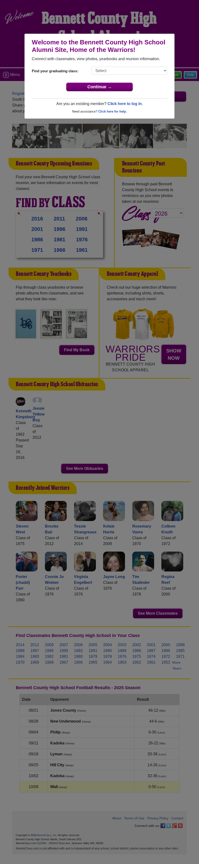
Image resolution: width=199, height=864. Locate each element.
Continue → (99, 86)
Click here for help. (112, 111)
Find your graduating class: (55, 71)
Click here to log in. (125, 104)
